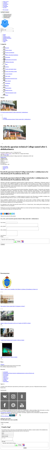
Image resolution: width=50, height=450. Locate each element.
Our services (5, 374)
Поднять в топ (4, 158)
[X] (7, 213)
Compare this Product (24, 153)
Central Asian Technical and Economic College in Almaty (12, 340)
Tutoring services (8, 90)
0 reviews (3, 153)
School (6, 95)
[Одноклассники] (3, 213)
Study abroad (8, 80)
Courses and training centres (11, 71)
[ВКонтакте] (1, 213)
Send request (5, 381)
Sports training (8, 88)
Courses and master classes (10, 69)
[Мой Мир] (5, 213)
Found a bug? (3, 157)
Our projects (5, 375)
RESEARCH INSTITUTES (11, 78)
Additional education (9, 62)
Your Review (3, 235)
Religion (7, 85)
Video (4, 41)
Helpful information (7, 38)
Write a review (8, 153)
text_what (6, 154)
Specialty (7, 47)
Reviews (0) (5, 167)
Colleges (7, 66)
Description (5, 166)
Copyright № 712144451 (6, 412)
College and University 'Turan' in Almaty (9, 357)
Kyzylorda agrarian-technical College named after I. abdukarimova (14, 112)
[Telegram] (14, 213)
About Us (5, 376)
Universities (7, 57)
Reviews (5, 39)
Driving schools (8, 50)
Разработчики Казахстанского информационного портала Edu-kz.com (18, 373)
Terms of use (5, 377)
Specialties (5, 40)
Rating (2, 236)
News (4, 35)
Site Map (5, 380)
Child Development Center (10, 92)
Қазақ (8, 17)
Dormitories (7, 83)
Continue (2, 244)
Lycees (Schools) (8, 73)
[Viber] (8, 213)
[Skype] (12, 213)
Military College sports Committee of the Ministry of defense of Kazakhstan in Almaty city (19, 289)
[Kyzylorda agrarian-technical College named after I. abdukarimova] (14, 143)
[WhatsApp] (10, 213)
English (9, 16)
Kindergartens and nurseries (11, 59)
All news (2, 364)
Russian (9, 14)
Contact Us (5, 379)
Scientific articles (6, 36)
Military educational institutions (11, 54)
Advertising (5, 372)
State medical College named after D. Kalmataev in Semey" (13, 306)
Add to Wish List (15, 153)
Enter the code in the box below (8, 239)
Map (4, 169)
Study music (7, 76)
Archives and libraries (9, 52)
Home (4, 34)
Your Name (3, 222)
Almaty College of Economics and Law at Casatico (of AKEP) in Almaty (16, 323)
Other (6, 64)
